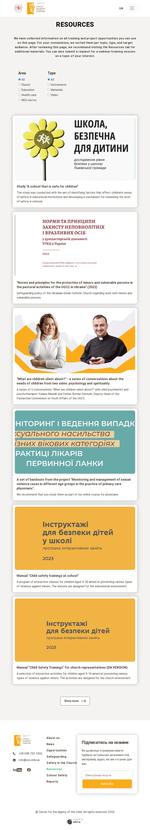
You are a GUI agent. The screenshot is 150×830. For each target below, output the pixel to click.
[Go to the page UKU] (18, 8)
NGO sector (29, 100)
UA (121, 8)
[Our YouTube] (18, 770)
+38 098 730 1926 (30, 753)
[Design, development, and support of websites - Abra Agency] (75, 821)
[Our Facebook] (29, 770)
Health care (28, 95)
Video (54, 95)
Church (25, 84)
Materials (57, 90)
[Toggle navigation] (132, 8)
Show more (71, 701)
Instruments (58, 84)
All (23, 79)
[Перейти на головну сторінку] (36, 8)
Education (27, 90)
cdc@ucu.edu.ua (29, 760)
